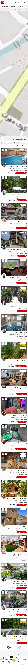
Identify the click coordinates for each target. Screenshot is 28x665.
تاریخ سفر (21, 6)
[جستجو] (6, 2)
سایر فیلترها (4, 6)
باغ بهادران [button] (17, 2)
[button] (25, 662)
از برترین (4, 146)
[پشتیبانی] (3, 658)
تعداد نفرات (13, 6)
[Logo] (2, 2)
